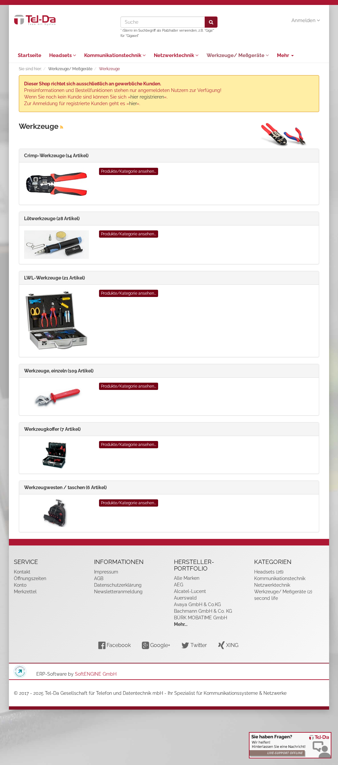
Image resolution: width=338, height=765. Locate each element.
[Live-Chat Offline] (290, 745)
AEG (178, 584)
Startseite (29, 55)
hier (133, 103)
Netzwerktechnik (174, 55)
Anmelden (304, 20)
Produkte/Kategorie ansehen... (128, 171)
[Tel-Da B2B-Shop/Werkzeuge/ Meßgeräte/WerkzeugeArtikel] (61, 127)
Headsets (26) (269, 571)
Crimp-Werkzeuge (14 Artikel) (56, 155)
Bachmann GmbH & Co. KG (203, 611)
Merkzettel (25, 591)
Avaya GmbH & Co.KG (197, 604)
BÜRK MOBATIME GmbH (200, 617)
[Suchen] (211, 22)
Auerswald (185, 598)
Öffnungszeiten (30, 578)
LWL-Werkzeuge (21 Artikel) (54, 277)
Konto (20, 585)
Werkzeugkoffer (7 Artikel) (52, 429)
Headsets (61, 55)
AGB (98, 578)
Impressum (106, 571)
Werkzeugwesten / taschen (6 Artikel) (65, 487)
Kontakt (22, 571)
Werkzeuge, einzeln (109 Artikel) (58, 370)
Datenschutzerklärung (118, 585)
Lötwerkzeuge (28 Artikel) (52, 218)
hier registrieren (147, 97)
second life (266, 598)
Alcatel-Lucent (190, 591)
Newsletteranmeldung (118, 591)
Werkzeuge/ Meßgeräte (236, 55)
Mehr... (180, 624)
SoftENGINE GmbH (96, 674)
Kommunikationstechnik (113, 55)
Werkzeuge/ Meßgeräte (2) (283, 591)
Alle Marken (186, 578)
